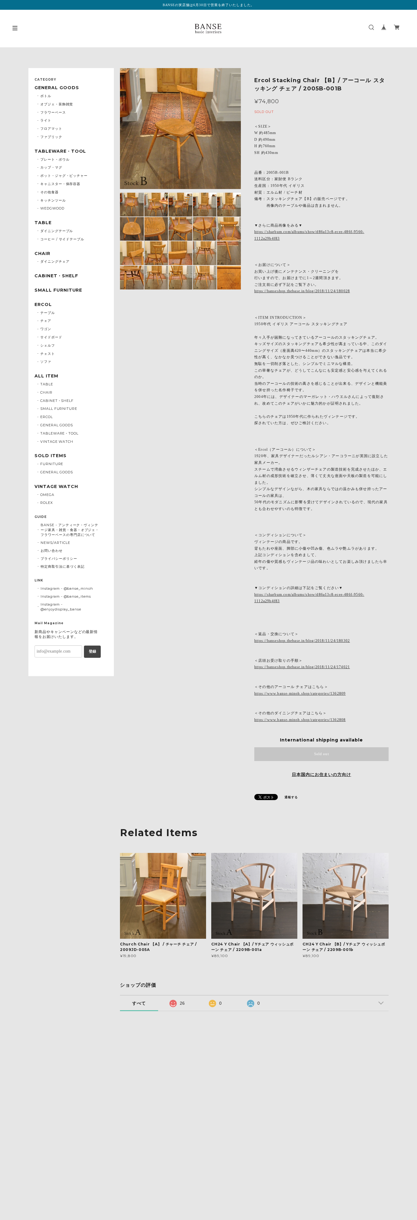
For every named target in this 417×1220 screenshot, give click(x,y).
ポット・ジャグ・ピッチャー (64, 175)
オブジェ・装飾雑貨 (56, 104)
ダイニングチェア (55, 261)
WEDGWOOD (52, 208)
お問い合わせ (52, 550)
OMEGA (47, 495)
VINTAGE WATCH (56, 441)
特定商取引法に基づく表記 (63, 566)
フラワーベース (53, 112)
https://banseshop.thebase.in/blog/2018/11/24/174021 (302, 667)
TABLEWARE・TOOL (60, 151)
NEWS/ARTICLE (55, 543)
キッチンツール (53, 200)
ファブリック (51, 137)
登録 (92, 651)
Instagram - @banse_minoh (67, 588)
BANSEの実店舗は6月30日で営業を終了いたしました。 (209, 5)
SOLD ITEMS (50, 455)
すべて (139, 1003)
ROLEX (46, 503)
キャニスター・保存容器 (60, 184)
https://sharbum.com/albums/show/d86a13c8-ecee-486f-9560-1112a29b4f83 (309, 235)
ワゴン (45, 329)
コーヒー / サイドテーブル (62, 239)
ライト (45, 120)
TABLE (43, 222)
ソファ (45, 361)
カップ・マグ (51, 167)
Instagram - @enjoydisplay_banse (61, 606)
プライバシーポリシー (59, 558)
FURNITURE (51, 464)
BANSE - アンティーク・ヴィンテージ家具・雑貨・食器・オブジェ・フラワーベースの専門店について (70, 530)
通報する (291, 797)
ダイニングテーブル (56, 231)
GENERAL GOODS (56, 87)
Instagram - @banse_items (66, 596)
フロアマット (51, 128)
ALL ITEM (46, 376)
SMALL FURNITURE (58, 290)
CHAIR (42, 253)
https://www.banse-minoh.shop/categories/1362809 (300, 693)
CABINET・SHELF (56, 276)
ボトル (45, 96)
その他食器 (49, 192)
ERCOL (43, 304)
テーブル (47, 313)
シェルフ (47, 345)
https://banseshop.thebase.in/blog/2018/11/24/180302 (302, 641)
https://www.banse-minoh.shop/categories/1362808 (300, 720)
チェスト (47, 353)
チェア (45, 321)
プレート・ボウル (55, 159)
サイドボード (51, 337)
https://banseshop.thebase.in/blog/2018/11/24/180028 (302, 291)
